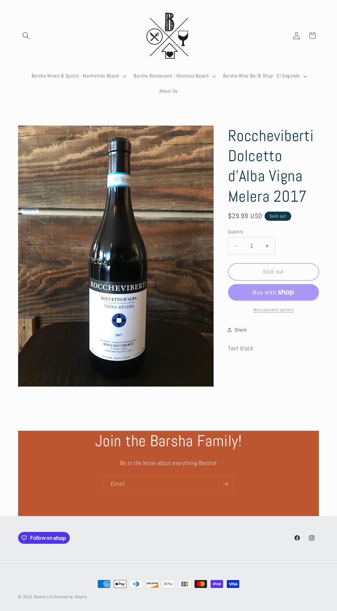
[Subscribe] (225, 484)
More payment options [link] (273, 309)
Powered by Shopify (70, 596)
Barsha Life (43, 596)
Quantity (236, 232)
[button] (26, 36)
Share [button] (240, 330)
